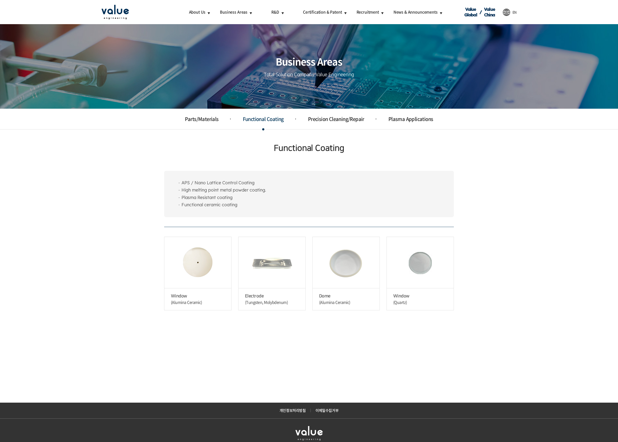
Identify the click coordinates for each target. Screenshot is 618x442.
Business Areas (233, 12)
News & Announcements (415, 12)
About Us (197, 12)
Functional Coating (263, 118)
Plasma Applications (410, 118)
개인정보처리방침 (293, 410)
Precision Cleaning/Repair (336, 118)
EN (515, 12)
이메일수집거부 (327, 410)
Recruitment (368, 12)
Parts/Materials (202, 118)
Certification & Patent (322, 12)
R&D (275, 12)
